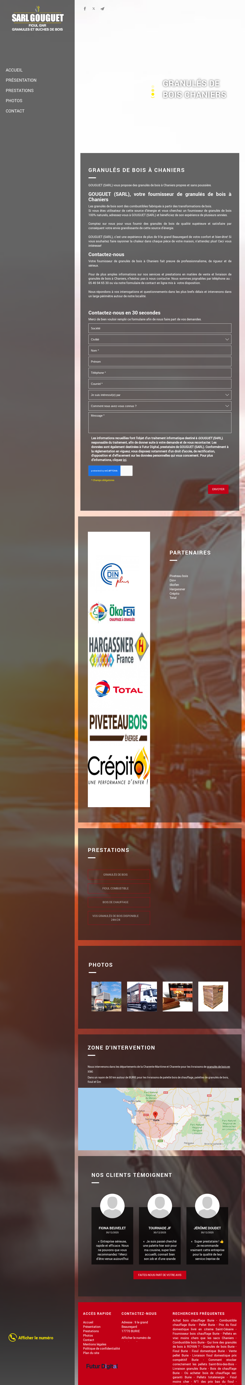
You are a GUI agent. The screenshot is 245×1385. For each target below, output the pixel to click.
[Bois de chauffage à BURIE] (178, 996)
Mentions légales (94, 1344)
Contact (15, 111)
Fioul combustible (115, 888)
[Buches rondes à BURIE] (213, 996)
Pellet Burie (207, 1325)
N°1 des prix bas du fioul (214, 1381)
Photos (14, 100)
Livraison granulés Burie (190, 1368)
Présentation (21, 80)
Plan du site (91, 1353)
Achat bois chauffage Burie (193, 1320)
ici (124, 460)
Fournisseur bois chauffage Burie (196, 1333)
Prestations (20, 90)
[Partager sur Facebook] (85, 8)
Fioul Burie (180, 1351)
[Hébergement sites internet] (102, 1373)
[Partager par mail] (102, 8)
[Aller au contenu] (153, 96)
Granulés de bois (115, 874)
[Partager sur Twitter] (93, 8)
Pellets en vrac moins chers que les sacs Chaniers (205, 1335)
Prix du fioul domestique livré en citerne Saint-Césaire (205, 1327)
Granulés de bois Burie (218, 1346)
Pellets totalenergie (211, 1377)
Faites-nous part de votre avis (159, 1275)
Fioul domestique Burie (208, 1351)
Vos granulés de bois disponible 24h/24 (115, 918)
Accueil (14, 70)
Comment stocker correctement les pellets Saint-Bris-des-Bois (205, 1362)
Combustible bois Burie (188, 1342)
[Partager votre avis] (111, 8)
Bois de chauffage (115, 902)
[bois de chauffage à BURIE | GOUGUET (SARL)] (142, 996)
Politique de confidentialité (101, 1348)
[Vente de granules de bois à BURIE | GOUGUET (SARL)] (106, 996)
